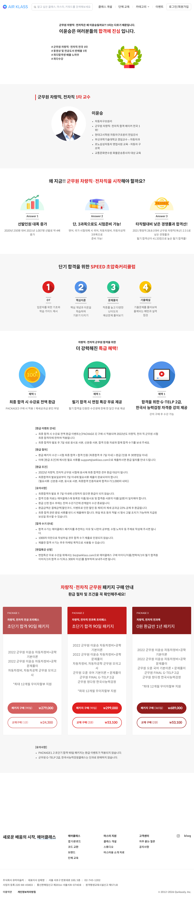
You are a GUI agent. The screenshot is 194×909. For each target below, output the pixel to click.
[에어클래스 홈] (15, 7)
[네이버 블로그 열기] (187, 836)
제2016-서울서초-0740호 (67, 885)
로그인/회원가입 (179, 7)
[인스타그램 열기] (178, 836)
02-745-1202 (92, 880)
